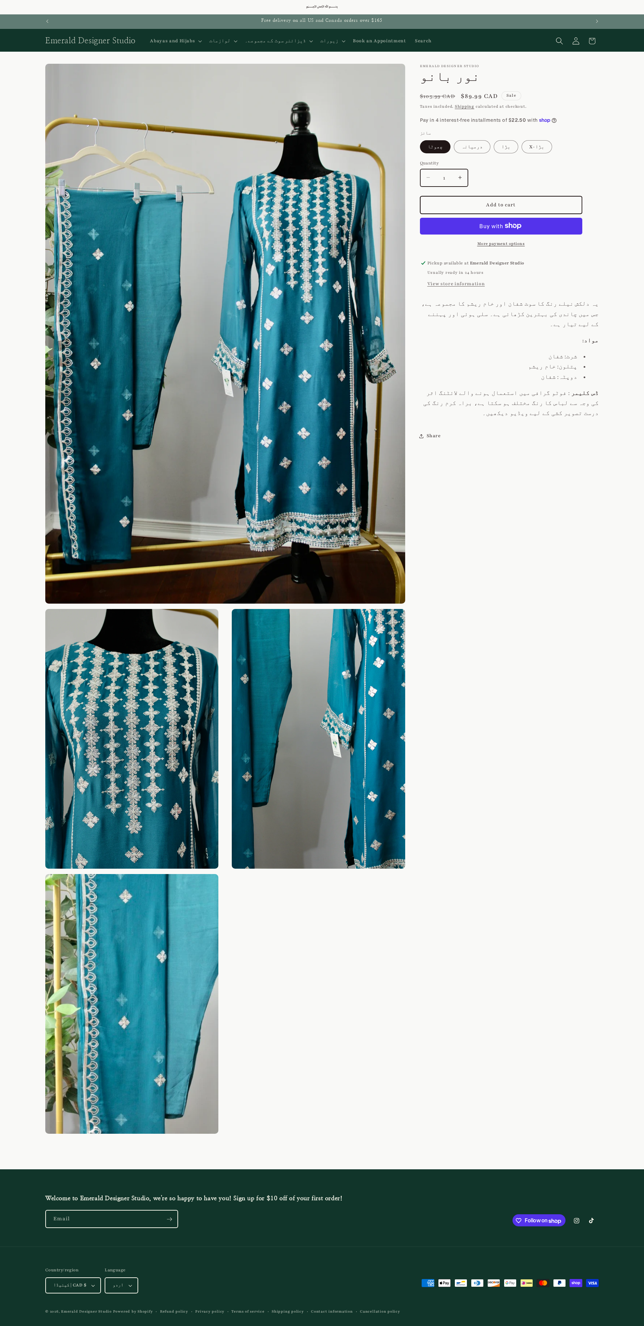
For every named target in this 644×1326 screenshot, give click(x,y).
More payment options (501, 243)
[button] (175, 41)
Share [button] (434, 435)
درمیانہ (472, 146)
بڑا (506, 146)
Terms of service (247, 1311)
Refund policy (174, 1311)
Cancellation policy (380, 1311)
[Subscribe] (169, 1219)
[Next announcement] (597, 21)
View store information (456, 283)
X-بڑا (536, 146)
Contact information (332, 1311)
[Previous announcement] (47, 21)
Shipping (464, 106)
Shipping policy (288, 1311)
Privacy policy (209, 1311)
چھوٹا (435, 146)
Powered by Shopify (133, 1311)
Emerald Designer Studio (86, 1311)
